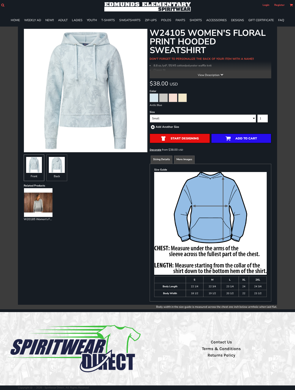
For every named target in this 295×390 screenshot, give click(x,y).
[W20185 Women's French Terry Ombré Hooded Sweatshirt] (38, 202)
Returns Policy (221, 355)
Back (57, 176)
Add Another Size (167, 127)
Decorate (155, 149)
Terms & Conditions (221, 348)
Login (266, 5)
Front (34, 176)
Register (279, 5)
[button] (2, 5)
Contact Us (221, 342)
